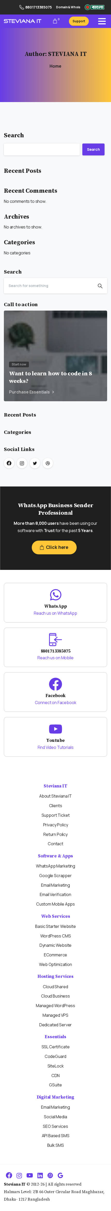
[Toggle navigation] (102, 21)
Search (14, 135)
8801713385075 (38, 7)
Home (55, 66)
